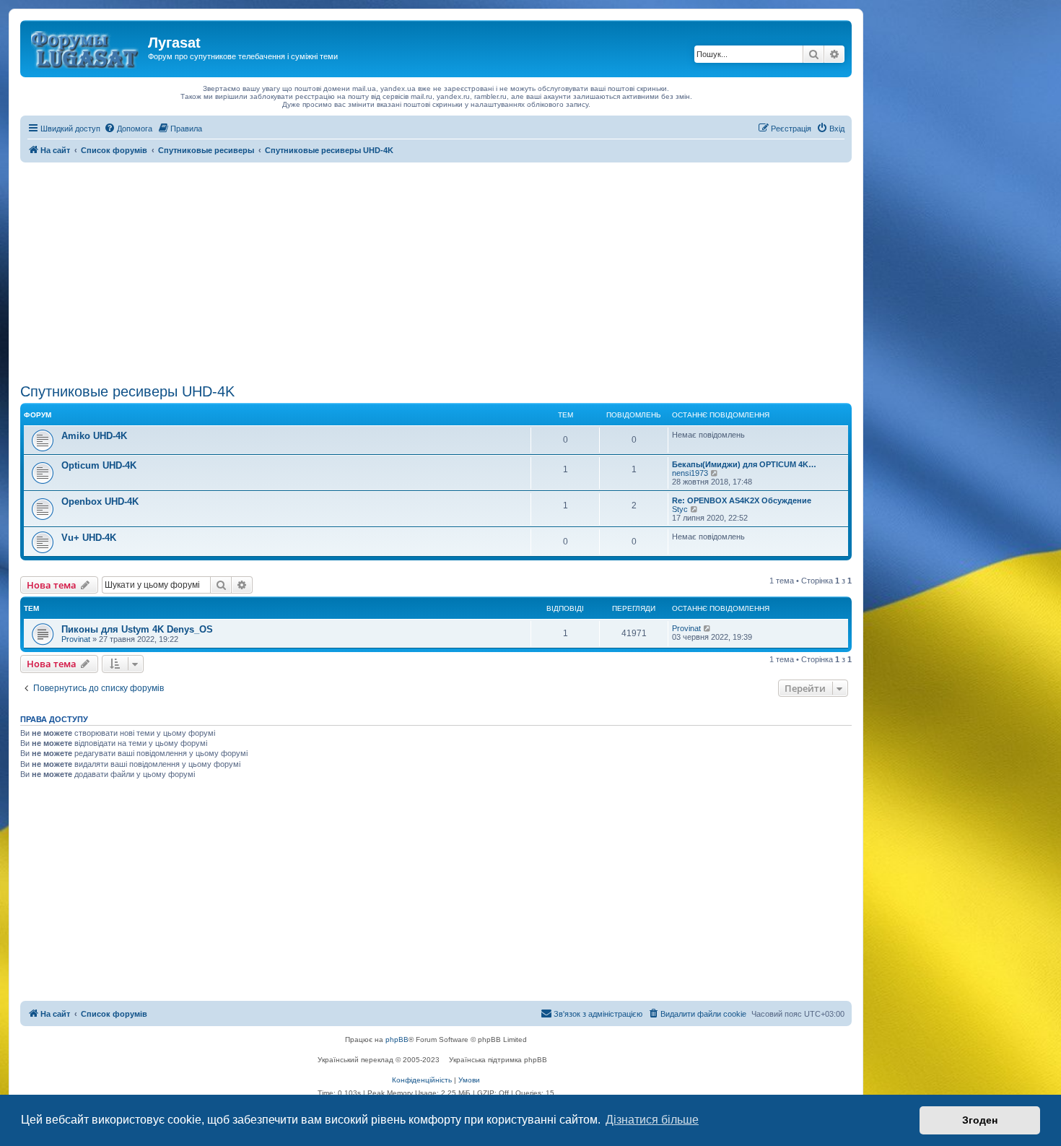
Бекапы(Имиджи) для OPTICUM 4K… (744, 464)
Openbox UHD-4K (100, 501)
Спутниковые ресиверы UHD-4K (127, 391)
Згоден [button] (979, 1120)
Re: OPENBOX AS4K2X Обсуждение (741, 500)
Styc (680, 509)
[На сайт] (86, 47)
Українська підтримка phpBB (498, 1060)
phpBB (397, 1039)
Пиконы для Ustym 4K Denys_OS (137, 629)
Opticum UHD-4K (98, 465)
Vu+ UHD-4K (88, 537)
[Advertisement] (436, 271)
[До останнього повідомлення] (707, 628)
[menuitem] (128, 128)
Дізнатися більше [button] (652, 1120)
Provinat (75, 639)
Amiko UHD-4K (94, 435)
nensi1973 (690, 473)
